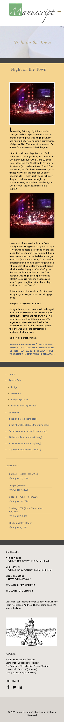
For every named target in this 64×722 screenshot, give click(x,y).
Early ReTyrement (19, 399)
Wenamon (16, 393)
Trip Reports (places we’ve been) (25, 449)
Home (12, 374)
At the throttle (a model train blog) (25, 437)
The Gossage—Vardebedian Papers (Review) (27, 666)
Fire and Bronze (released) (24, 405)
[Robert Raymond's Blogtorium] (32, 13)
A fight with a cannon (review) (20, 659)
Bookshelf (14, 412)
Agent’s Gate (15, 380)
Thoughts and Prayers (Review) (21, 672)
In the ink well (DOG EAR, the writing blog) (29, 425)
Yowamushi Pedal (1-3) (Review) (21, 669)
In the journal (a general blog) (23, 419)
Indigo (14, 387)
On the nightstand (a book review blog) (28, 431)
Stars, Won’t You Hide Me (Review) (22, 663)
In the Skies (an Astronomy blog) (25, 443)
